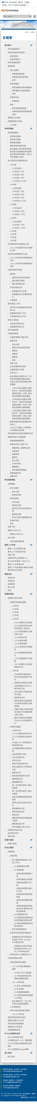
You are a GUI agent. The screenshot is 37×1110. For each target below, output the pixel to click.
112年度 (15, 612)
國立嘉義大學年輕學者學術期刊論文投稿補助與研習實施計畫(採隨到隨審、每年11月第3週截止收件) (21, 153)
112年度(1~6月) (18, 224)
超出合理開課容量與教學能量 (22, 798)
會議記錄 (15, 101)
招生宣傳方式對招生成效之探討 (23, 693)
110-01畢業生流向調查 (23, 622)
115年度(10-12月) (19, 181)
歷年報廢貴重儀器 (19, 470)
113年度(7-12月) (18, 214)
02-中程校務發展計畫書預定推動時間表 (22, 977)
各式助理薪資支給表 (18, 366)
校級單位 (15, 451)
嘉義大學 (20, 2)
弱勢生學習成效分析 (20, 763)
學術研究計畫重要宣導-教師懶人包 (21, 308)
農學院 (14, 457)
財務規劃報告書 (14, 1030)
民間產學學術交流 (17, 326)
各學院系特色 (13, 833)
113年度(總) (17, 208)
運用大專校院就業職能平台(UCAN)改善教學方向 (23, 720)
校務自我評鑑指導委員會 (24, 895)
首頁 (26, 32)
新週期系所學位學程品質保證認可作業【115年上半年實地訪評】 (23, 949)
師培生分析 (16, 760)
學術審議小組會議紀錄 (21, 90)
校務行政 (11, 577)
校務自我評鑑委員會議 (24, 901)
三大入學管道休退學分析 (22, 733)
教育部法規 (16, 494)
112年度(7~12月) (19, 228)
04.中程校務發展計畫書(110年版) (23, 996)
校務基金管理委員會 (20, 77)
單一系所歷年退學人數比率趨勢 (22, 792)
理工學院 (15, 460)
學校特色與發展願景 (16, 1023)
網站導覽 (14, 2)
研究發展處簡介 (14, 49)
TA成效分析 (16, 730)
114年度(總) (17, 188)
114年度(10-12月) (19, 200)
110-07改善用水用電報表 (23, 648)
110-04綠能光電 (20, 637)
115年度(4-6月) (18, 174)
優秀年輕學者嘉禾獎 (18, 145)
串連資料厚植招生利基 (23, 682)
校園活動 (11, 584)
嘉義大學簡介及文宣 (16, 1020)
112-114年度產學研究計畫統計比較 (21, 249)
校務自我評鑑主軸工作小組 (24, 889)
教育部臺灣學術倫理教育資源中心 (20, 423)
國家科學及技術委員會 (21, 277)
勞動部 (14, 354)
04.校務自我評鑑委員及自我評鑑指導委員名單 (23, 918)
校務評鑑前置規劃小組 (24, 874)
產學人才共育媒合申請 (17, 551)
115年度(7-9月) (18, 177)
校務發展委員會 (18, 74)
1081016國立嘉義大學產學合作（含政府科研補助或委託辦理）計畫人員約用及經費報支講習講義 (22, 392)
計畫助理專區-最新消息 (19, 337)
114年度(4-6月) (18, 194)
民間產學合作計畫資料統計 (22, 295)
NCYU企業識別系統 (15, 1037)
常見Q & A (14, 372)
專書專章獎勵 (15, 142)
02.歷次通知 (19, 989)
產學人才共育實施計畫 (17, 548)
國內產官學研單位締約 (17, 1017)
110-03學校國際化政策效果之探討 (23, 632)
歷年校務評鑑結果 (19, 929)
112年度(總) (17, 221)
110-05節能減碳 (20, 640)
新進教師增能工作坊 (18, 313)
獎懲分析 (15, 814)
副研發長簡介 (15, 59)
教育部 (14, 350)
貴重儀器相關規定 (17, 440)
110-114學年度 (18, 1014)
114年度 (15, 605)
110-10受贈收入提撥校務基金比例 (23, 665)
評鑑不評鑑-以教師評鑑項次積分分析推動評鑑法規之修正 (23, 712)
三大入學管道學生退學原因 (22, 738)
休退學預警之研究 (19, 754)
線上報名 (11, 1056)
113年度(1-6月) (18, 211)
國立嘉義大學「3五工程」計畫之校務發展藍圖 (22, 1002)
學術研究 (11, 581)
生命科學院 (16, 463)
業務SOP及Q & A (16, 534)
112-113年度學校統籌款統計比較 (21, 264)
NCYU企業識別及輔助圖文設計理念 (20, 1044)
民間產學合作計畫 (19, 291)
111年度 (13, 231)
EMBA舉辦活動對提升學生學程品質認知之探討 (23, 677)
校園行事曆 (12, 843)
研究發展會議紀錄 (19, 108)
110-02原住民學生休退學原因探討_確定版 (23, 627)
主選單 (32, 32)
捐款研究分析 (19, 697)
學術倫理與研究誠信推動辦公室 (20, 433)
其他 (14, 80)
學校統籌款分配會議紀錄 (22, 87)
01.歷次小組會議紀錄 (22, 985)
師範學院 (15, 454)
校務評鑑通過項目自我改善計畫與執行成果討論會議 (24, 908)
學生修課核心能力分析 (21, 827)
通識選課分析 (17, 782)
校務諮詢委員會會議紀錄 (22, 111)
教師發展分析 (17, 779)
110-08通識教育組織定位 (23, 654)
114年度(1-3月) (18, 191)
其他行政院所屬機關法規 (22, 517)
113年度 (13, 125)
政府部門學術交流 (17, 323)
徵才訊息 (11, 587)
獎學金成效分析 (18, 811)
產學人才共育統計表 (16, 564)
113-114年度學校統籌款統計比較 (21, 259)
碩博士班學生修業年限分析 (22, 804)
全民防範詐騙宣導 (17, 541)
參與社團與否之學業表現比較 (22, 768)
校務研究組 (14, 520)
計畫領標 (13, 300)
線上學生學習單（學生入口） (19, 561)
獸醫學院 (15, 466)
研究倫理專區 (13, 330)
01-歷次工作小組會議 (22, 972)
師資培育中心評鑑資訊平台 (20, 954)
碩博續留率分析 (18, 808)
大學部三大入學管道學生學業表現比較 (22, 743)
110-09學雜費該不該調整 (23, 659)
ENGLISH (11, 5)
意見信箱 (4, 5)
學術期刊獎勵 (15, 139)
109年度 (13, 237)
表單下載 (13, 363)
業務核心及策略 (14, 117)
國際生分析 (16, 772)
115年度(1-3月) (18, 171)
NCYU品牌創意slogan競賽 (18, 1049)
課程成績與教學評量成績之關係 (22, 819)
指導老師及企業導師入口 (17, 558)
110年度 (13, 234)
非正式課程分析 (18, 757)
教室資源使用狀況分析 (21, 775)
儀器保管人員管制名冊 (21, 448)
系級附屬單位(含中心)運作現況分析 (23, 687)
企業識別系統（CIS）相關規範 (20, 1040)
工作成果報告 (15, 1007)
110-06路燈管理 (20, 643)
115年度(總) (17, 168)
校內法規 (15, 344)
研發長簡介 (14, 56)
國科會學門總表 (18, 280)
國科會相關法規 (18, 284)
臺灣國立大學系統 (15, 1026)
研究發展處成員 (14, 62)
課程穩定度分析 (18, 823)
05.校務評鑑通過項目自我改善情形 (23, 924)
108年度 (13, 240)
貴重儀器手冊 (15, 473)
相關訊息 (13, 476)
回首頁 (6, 2)
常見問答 (27, 2)
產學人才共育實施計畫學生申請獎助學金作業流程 (20, 568)
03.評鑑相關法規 (20, 914)
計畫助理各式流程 (17, 369)
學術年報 (11, 836)
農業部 (14, 357)
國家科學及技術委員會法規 (22, 509)
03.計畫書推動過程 (21, 992)
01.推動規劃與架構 (21, 866)
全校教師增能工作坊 (18, 316)
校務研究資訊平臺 (15, 830)
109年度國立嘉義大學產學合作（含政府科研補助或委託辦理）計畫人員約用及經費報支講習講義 (22, 403)
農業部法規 (16, 514)
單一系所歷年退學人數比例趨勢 (22, 786)
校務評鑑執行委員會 (24, 879)
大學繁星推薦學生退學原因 (22, 749)
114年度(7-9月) (18, 197)
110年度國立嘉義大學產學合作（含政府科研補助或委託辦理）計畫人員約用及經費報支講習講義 (22, 414)
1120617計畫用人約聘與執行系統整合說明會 (20, 428)
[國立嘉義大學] (10, 10)
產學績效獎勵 (15, 136)
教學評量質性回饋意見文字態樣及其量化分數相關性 (23, 703)
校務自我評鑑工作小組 (24, 883)
